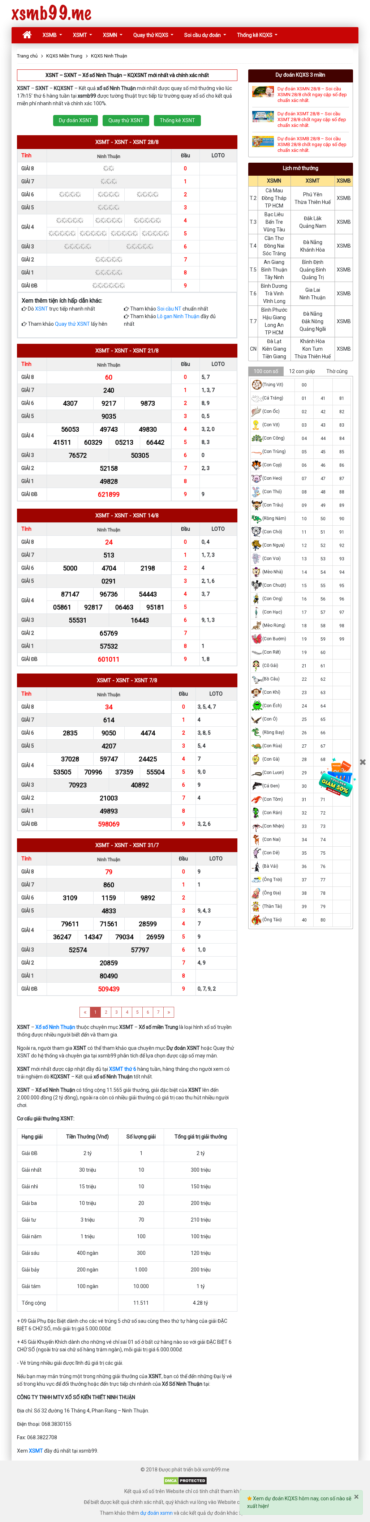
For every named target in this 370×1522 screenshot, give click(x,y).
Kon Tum (312, 349)
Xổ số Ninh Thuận (55, 1027)
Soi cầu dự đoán (203, 35)
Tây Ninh (274, 277)
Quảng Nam (312, 226)
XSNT (41, 309)
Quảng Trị (313, 277)
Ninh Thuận (313, 297)
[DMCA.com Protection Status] (185, 1480)
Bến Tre (274, 222)
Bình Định (312, 262)
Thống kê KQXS (255, 35)
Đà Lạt (274, 341)
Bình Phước (274, 310)
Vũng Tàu (274, 229)
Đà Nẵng (312, 242)
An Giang (274, 262)
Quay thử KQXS (151, 35)
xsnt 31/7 (146, 845)
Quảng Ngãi (313, 329)
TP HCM (274, 206)
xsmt (102, 142)
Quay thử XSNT (125, 120)
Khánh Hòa (312, 250)
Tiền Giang (274, 356)
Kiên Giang (274, 349)
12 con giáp (302, 371)
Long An (274, 325)
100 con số (266, 371)
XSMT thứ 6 (122, 1069)
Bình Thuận (274, 270)
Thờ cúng (337, 371)
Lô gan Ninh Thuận (178, 316)
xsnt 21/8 (146, 350)
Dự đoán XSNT (75, 120)
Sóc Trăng (274, 253)
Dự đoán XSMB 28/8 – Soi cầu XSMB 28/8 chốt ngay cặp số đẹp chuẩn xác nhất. (312, 144)
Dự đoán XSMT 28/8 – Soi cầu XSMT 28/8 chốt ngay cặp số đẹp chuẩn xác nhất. (312, 119)
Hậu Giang (274, 317)
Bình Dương (274, 286)
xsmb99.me (51, 13)
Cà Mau (274, 190)
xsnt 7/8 (145, 680)
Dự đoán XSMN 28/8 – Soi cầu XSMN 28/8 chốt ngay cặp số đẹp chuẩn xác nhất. (312, 94)
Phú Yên (312, 194)
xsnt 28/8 (146, 142)
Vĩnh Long (274, 301)
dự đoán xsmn (156, 1513)
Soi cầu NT (169, 309)
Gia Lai (312, 290)
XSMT (80, 35)
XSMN (110, 35)
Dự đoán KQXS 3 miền (300, 75)
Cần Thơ (274, 238)
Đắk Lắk (313, 218)
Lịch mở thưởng (300, 168)
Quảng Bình (313, 270)
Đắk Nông (312, 321)
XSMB (50, 35)
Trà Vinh (274, 293)
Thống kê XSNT (177, 120)
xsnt (121, 142)
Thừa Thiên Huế (312, 202)
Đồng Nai (274, 246)
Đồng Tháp (274, 198)
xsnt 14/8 (146, 515)
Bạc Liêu (274, 214)
